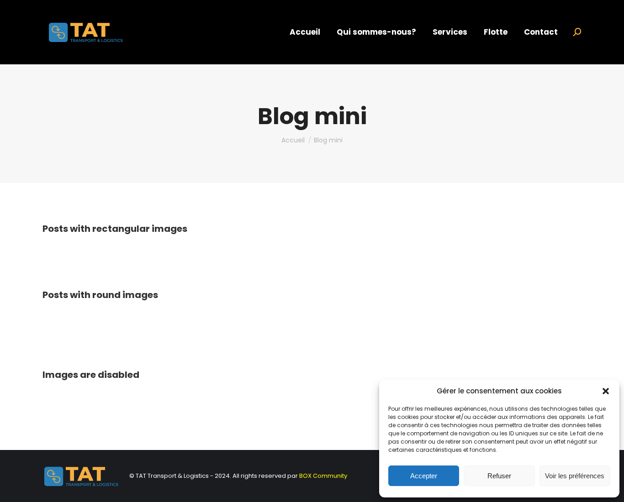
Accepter (423, 476)
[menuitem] (305, 32)
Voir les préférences (574, 476)
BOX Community (323, 475)
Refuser (499, 476)
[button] (605, 391)
